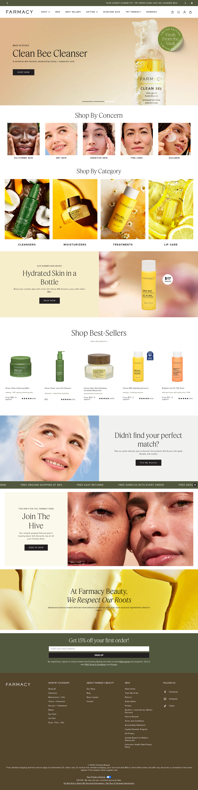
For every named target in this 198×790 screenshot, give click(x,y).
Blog (89, 693)
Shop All (52, 689)
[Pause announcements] (192, 3)
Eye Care (52, 714)
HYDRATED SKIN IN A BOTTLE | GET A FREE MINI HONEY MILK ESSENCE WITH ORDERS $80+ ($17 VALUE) (150, 3)
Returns (128, 697)
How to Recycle (132, 716)
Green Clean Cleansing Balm (17, 388)
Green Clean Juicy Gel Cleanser (58, 388)
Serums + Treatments (57, 705)
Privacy (114, 664)
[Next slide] (185, 3)
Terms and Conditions (134, 721)
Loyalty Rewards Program (136, 729)
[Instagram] (166, 699)
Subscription (130, 701)
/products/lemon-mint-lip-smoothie (15, 19)
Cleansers (52, 693)
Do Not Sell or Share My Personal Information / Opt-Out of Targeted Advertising (99, 783)
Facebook (173, 692)
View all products (98, 341)
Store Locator (92, 697)
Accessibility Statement (135, 725)
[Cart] (190, 12)
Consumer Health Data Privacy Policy (138, 746)
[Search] (178, 12)
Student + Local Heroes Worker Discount (138, 711)
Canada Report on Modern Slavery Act (136, 739)
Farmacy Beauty (103, 765)
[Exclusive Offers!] (173, 12)
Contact (90, 701)
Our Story (91, 689)
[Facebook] (166, 692)
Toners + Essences (56, 701)
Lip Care (52, 718)
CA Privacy (129, 733)
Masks (51, 710)
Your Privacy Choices (96, 777)
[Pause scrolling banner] (195, 485)
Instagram (173, 699)
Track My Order (132, 693)
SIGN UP (99, 655)
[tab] (87, 102)
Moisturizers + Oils (56, 697)
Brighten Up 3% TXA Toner (173, 388)
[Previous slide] (7, 3)
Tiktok (171, 706)
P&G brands (124, 661)
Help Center (130, 689)
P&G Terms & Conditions (96, 664)
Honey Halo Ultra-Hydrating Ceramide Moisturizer (95, 389)
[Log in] (184, 12)
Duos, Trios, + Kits (56, 722)
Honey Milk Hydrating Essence (135, 388)
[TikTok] (166, 706)
